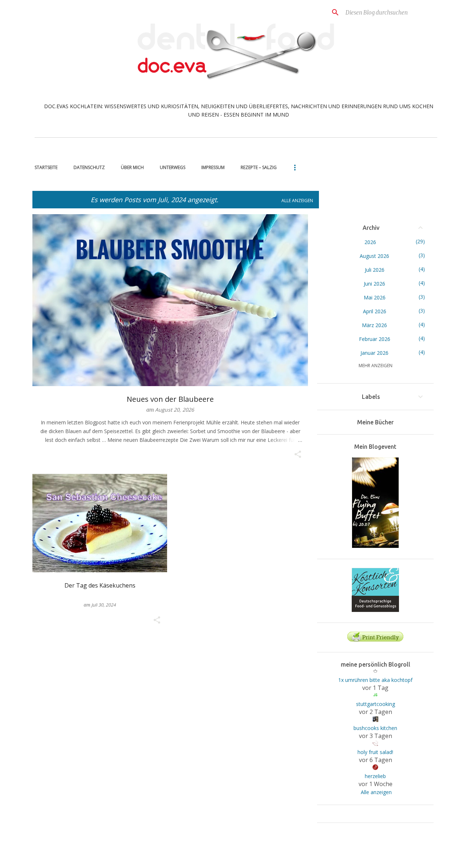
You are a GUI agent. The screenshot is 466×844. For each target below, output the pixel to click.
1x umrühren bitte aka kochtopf (375, 679)
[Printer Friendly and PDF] (375, 639)
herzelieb (375, 776)
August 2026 (374, 255)
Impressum (213, 167)
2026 (370, 242)
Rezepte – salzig (259, 167)
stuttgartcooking (375, 703)
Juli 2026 (374, 269)
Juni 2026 (374, 283)
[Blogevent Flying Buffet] (375, 546)
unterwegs (172, 167)
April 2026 (374, 311)
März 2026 (374, 325)
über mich (132, 167)
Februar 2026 (374, 338)
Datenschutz (89, 167)
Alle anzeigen (297, 200)
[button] (297, 455)
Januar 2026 (374, 352)
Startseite (46, 167)
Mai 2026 (375, 297)
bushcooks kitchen (375, 728)
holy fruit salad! (375, 752)
